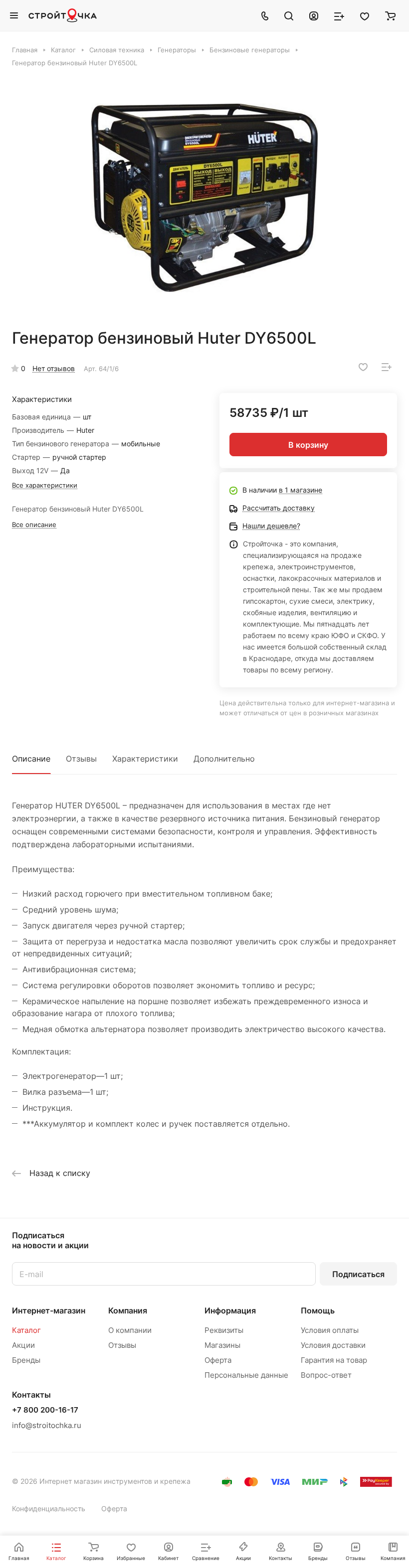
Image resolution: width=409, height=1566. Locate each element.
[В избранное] (363, 367)
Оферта (217, 1360)
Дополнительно (224, 759)
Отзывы (81, 759)
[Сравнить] (386, 367)
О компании (130, 1330)
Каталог (26, 1330)
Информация (230, 1310)
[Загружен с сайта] (204, 198)
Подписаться (358, 1274)
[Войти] (313, 15)
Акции (23, 1345)
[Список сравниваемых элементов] (339, 15)
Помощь (318, 1310)
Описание (31, 759)
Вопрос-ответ (326, 1375)
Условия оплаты (330, 1330)
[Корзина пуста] (390, 15)
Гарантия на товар (334, 1360)
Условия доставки (333, 1345)
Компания (127, 1310)
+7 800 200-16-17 (45, 1410)
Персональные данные (246, 1375)
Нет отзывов (53, 368)
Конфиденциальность (48, 1508)
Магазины (222, 1345)
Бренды (26, 1360)
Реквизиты (223, 1330)
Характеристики (145, 759)
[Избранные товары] (364, 15)
